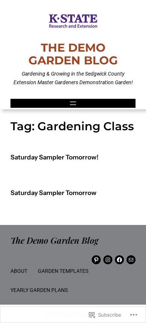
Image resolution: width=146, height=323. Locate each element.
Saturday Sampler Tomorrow (53, 192)
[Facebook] (119, 259)
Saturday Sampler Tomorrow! (54, 157)
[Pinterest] (96, 259)
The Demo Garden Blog (73, 53)
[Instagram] (107, 259)
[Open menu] (73, 103)
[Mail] (131, 259)
